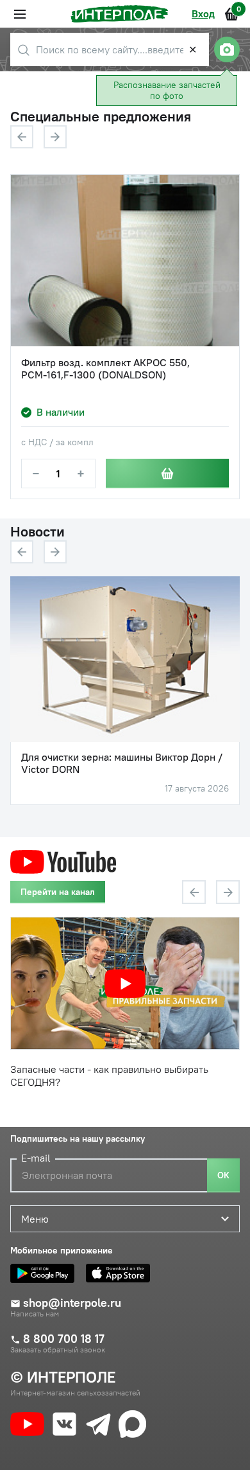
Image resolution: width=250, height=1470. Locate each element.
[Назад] (21, 136)
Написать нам (34, 1313)
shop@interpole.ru (72, 1303)
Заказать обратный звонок (57, 1349)
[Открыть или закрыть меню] (19, 14)
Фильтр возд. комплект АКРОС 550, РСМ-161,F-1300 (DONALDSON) (105, 369)
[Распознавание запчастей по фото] (227, 49)
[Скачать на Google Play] (45, 1273)
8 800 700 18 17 (63, 1339)
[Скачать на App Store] (121, 1273)
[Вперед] (55, 136)
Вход (203, 13)
